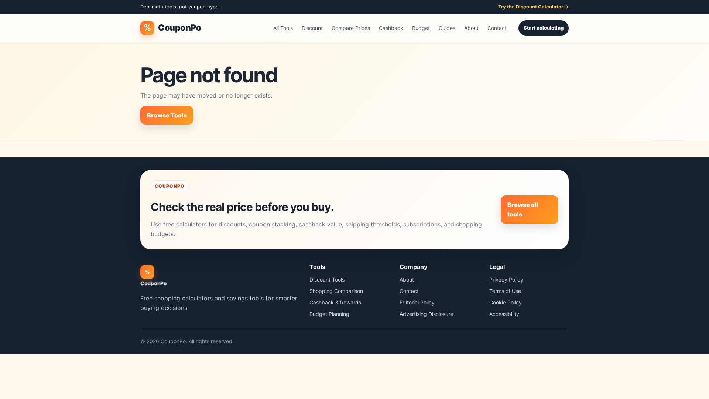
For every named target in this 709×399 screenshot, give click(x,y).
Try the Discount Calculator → (533, 7)
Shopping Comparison (336, 291)
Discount (312, 28)
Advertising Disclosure (426, 314)
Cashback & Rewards (335, 302)
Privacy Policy (506, 279)
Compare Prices (351, 28)
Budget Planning (329, 314)
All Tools (283, 28)
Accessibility (504, 314)
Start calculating (544, 28)
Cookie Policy (505, 302)
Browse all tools (522, 209)
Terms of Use (505, 291)
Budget (421, 28)
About (471, 28)
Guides (447, 28)
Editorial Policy (417, 302)
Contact (497, 28)
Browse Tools (167, 115)
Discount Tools (327, 279)
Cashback (391, 28)
